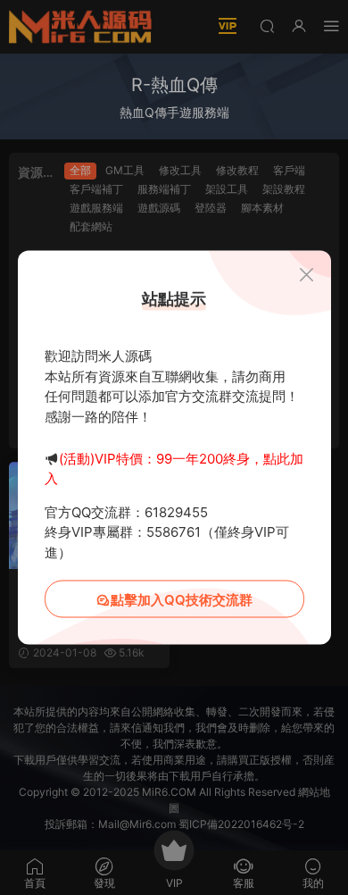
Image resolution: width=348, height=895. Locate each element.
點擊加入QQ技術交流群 (182, 599)
